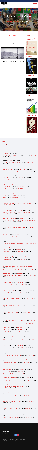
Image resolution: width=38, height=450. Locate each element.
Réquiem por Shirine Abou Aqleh (9, 181)
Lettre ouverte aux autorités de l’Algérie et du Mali (12, 155)
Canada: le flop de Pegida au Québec (9, 343)
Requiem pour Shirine (7, 251)
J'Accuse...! (5, 197)
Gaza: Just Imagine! (6, 345)
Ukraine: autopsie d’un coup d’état (9, 364)
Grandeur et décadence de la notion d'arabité (11, 417)
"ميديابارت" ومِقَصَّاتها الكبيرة (7, 177)
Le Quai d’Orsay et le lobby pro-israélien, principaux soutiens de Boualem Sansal (17, 159)
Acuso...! (4, 190)
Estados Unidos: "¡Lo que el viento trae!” (10, 308)
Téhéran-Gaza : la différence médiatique (10, 395)
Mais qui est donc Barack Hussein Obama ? (10, 408)
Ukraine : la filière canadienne (8, 349)
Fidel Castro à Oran (6, 331)
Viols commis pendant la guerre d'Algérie (10, 336)
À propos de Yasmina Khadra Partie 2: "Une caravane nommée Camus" (15, 223)
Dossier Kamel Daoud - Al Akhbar (9, 290)
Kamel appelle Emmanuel (7, 210)
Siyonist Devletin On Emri (7, 186)
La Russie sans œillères (7, 253)
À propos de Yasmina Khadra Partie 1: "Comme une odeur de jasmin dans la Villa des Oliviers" (19, 220)
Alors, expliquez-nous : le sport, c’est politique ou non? (13, 275)
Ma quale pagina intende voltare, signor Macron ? (12, 298)
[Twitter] (34, 1)
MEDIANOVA (23, 439)
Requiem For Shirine (6, 179)
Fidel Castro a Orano (6, 327)
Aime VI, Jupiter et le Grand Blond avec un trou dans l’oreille (14, 165)
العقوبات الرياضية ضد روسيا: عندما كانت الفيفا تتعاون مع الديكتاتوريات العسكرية (16, 256)
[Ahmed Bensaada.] (4, 3)
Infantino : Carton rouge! (7, 149)
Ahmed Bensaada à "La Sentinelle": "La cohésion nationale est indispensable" (17, 212)
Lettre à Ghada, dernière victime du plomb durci (11, 392)
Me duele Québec (6, 315)
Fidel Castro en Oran (6, 329)
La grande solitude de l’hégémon (9, 184)
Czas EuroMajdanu (30, 56)
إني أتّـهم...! (5, 195)
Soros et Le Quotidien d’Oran (8, 261)
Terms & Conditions (4, 433)
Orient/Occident (21, 149)
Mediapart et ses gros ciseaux (8, 247)
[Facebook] (32, 1)
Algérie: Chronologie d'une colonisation (10, 377)
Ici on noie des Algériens (7, 369)
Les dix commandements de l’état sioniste (10, 240)
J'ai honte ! (5, 411)
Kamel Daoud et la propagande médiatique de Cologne (13, 320)
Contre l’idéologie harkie (7, 282)
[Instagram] (36, 1)
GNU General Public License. (18, 440)
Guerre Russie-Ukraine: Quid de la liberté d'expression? (13, 269)
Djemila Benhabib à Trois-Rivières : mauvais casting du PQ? (13, 373)
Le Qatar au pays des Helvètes (8, 384)
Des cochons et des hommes (8, 399)
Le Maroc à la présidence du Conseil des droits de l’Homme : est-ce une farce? (17, 236)
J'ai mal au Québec (6, 318)
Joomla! (2, 440)
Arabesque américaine (31, 115)
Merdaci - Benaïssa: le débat (8, 284)
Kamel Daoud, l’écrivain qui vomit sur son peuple (12, 162)
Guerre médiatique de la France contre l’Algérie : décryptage (14, 152)
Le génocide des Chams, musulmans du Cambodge (12, 380)
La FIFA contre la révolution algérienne (10, 230)
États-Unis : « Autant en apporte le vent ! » (10, 312)
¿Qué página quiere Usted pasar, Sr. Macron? (11, 294)
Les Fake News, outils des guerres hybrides (11, 216)
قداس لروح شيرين (6, 249)
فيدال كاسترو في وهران (7, 292)
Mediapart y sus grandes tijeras (8, 175)
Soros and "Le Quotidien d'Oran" (8, 264)
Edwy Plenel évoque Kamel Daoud (9, 333)
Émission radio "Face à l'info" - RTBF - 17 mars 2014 (12, 355)
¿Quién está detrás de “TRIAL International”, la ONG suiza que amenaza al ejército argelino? (19, 199)
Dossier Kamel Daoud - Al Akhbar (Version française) (12, 286)
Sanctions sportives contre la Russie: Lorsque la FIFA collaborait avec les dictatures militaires (19, 266)
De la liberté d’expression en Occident (10, 414)
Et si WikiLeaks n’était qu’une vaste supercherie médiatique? (14, 386)
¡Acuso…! (5, 193)
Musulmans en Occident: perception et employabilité (12, 401)
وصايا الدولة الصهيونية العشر (7, 188)
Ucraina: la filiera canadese (8, 347)
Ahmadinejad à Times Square (8, 389)
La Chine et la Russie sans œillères (9, 218)
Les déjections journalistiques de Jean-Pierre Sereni (12, 171)
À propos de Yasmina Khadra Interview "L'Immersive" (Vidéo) (14, 227)
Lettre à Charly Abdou (7, 371)
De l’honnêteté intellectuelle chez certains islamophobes (13, 339)
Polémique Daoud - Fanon (7, 169)
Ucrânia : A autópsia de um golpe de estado (11, 352)
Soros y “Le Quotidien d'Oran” (8, 259)
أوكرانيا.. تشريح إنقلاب (6, 273)
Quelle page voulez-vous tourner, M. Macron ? (11, 305)
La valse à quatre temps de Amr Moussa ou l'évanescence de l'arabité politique (17, 404)
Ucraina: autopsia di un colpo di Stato (9, 362)
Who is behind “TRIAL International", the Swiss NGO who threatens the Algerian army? (18, 203)
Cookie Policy (3, 435)
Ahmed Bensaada (13, 21)
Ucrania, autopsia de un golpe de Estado (10, 359)
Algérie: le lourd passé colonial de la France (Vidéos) (12, 301)
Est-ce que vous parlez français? (9, 367)
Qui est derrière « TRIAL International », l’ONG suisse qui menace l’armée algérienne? (18, 206)
